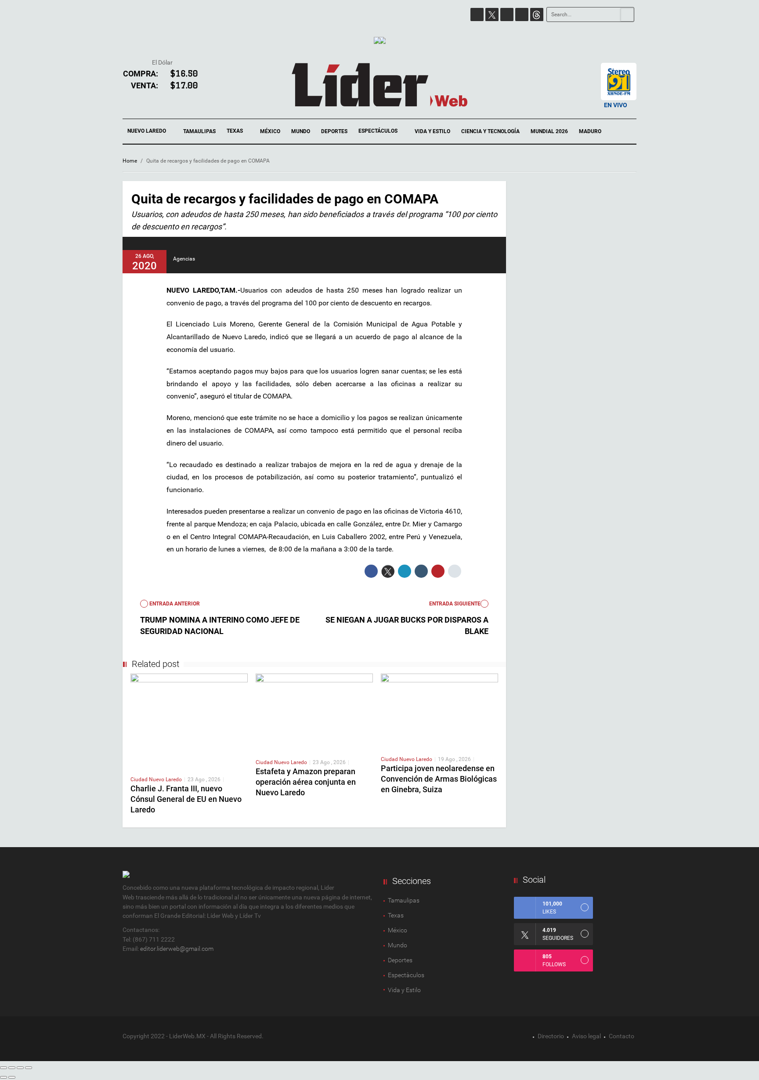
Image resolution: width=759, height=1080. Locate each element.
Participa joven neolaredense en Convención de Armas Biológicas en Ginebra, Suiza (439, 779)
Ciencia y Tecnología (490, 131)
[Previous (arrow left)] (3, 1077)
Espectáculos (378, 131)
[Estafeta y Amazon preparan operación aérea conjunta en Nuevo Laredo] (314, 711)
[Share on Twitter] (387, 571)
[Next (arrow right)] (11, 1077)
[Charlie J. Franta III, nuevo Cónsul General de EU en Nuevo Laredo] (189, 720)
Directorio (551, 1036)
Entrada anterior (174, 604)
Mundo (300, 131)
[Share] (11, 1067)
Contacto (621, 1036)
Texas (235, 131)
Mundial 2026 (549, 131)
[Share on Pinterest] (438, 571)
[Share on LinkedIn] (404, 571)
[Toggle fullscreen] (20, 1067)
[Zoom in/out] (28, 1067)
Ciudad (139, 779)
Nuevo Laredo (147, 131)
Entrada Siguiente (455, 604)
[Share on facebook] (371, 571)
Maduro (590, 131)
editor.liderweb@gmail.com (176, 948)
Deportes (334, 131)
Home (130, 161)
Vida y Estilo (432, 131)
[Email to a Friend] (454, 571)
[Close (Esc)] (3, 1067)
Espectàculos (406, 975)
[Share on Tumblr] (421, 571)
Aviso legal (586, 1036)
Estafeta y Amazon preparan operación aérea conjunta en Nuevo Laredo (306, 782)
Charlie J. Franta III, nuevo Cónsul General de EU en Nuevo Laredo (186, 799)
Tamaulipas (199, 131)
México (270, 131)
